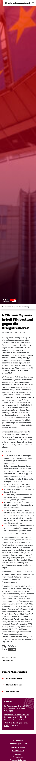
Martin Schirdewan (14, 685)
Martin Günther (12, 691)
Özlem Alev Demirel (14, 678)
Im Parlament (18, 741)
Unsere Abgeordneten (18, 744)
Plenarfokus (18, 757)
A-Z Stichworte (18, 750)
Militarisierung (9, 307)
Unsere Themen (18, 747)
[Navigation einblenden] (33, 3)
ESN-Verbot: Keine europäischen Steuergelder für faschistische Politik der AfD (16, 717)
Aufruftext (12, 646)
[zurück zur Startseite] (9, 300)
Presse (18, 754)
